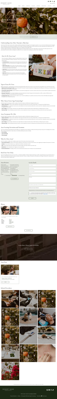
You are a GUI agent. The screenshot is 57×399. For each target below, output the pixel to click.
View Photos (10, 226)
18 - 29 (10, 219)
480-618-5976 (52, 3)
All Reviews (14, 178)
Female (10, 220)
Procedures (7, 22)
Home (4, 22)
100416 (10, 223)
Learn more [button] (45, 193)
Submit (32, 198)
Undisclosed (11, 221)
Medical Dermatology (14, 22)
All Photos (28, 230)
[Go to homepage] (5, 3)
